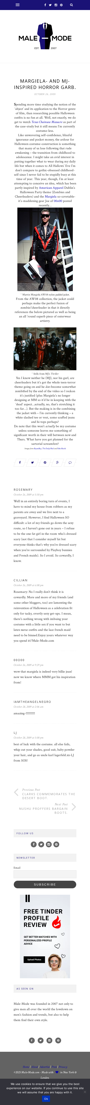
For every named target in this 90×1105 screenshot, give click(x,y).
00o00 (58, 201)
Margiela (51, 196)
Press (54, 1067)
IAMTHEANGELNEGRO (32, 702)
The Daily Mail (48, 448)
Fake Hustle (61, 448)
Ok (46, 1098)
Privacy (63, 1067)
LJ (15, 733)
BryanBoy (37, 448)
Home (26, 1067)
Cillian (21, 580)
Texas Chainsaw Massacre (46, 122)
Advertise (45, 1067)
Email (17, 868)
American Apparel (50, 188)
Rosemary (23, 490)
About (34, 1067)
